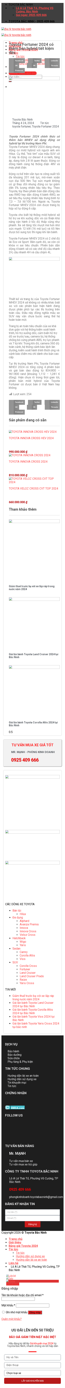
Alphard (24, 921)
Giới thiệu (15, 1242)
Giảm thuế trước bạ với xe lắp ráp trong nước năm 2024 (33, 997)
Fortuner (25, 969)
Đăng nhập (35, 1312)
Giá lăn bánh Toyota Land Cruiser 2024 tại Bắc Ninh (32, 1004)
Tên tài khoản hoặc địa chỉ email (22, 1295)
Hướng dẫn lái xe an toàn (31, 1259)
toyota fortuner (21, 126)
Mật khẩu (8, 1305)
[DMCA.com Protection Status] (15, 1108)
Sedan (16, 948)
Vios (22, 959)
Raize (23, 979)
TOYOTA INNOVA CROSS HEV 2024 (31, 438)
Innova (24, 928)
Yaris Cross (27, 983)
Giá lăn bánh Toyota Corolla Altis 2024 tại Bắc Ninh (32, 1011)
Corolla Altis (27, 955)
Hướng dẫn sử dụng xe (30, 1256)
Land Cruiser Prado (32, 976)
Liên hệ (13, 1263)
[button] (17, 60)
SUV (15, 962)
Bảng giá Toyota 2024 (23, 1246)
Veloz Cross (27, 934)
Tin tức (44, 123)
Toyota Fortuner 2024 (45, 126)
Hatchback (19, 938)
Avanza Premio (29, 924)
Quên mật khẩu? (11, 1319)
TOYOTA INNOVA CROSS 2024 (28, 461)
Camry (24, 952)
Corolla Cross (28, 966)
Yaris (23, 945)
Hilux (23, 914)
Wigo (23, 941)
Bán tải (16, 910)
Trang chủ (15, 1239)
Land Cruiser (28, 972)
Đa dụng (17, 917)
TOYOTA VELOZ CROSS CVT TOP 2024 (33, 488)
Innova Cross (28, 931)
